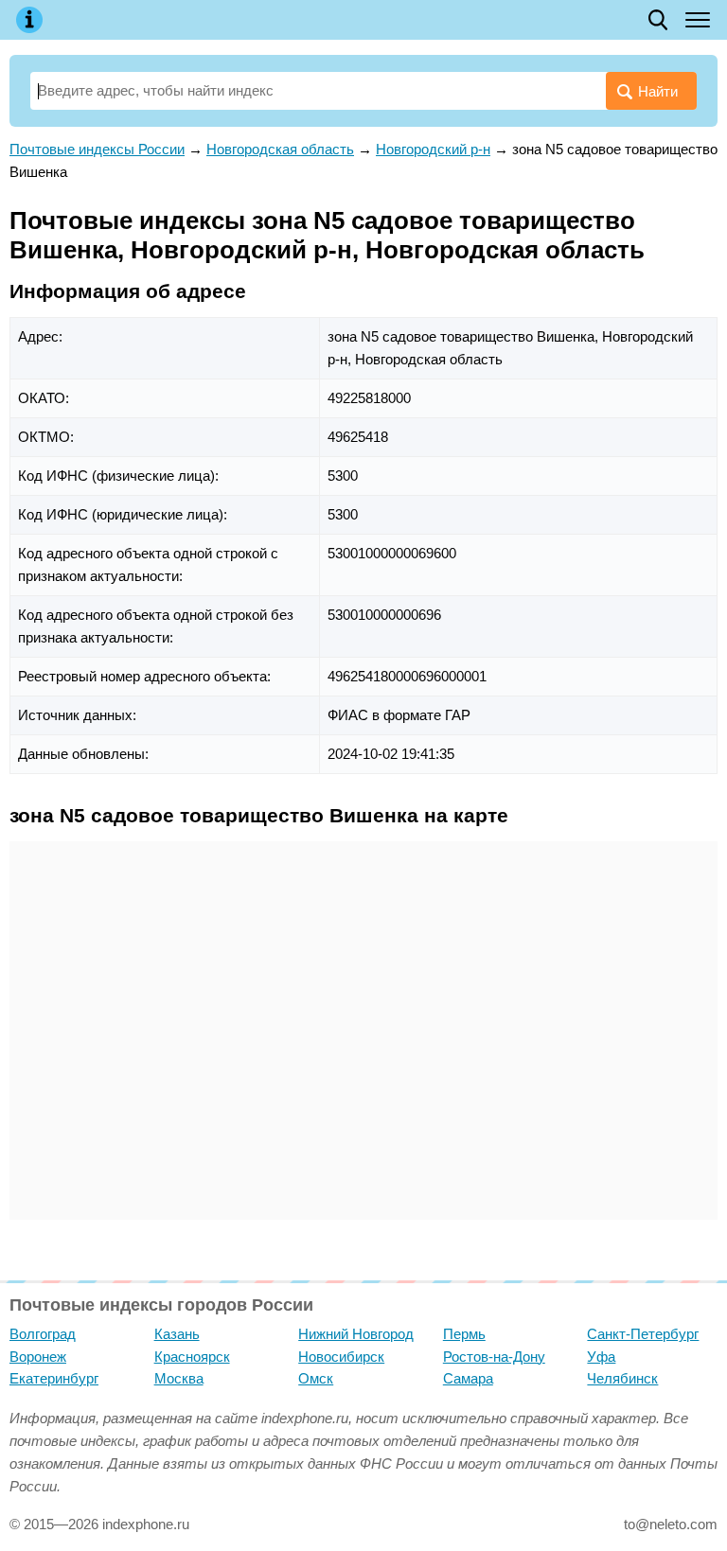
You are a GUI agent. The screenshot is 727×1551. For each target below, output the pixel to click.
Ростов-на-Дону (494, 1356)
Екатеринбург (53, 1378)
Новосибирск (341, 1356)
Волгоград (42, 1334)
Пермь (464, 1334)
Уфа (601, 1356)
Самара (468, 1378)
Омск (315, 1378)
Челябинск (622, 1378)
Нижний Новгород (356, 1334)
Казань (177, 1334)
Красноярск (192, 1356)
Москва (179, 1378)
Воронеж (37, 1356)
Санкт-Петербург (643, 1334)
